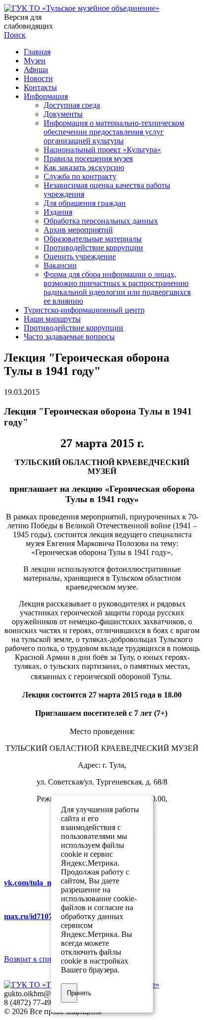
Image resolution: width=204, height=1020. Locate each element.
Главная (37, 51)
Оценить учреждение (80, 256)
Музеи (35, 60)
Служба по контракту (80, 176)
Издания (58, 212)
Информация (46, 96)
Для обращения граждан (85, 203)
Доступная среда (72, 105)
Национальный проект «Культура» (102, 149)
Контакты (40, 87)
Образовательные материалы (93, 238)
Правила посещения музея (88, 158)
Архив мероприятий (78, 230)
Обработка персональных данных (101, 221)
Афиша (36, 69)
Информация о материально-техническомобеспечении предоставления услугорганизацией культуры (114, 132)
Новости (38, 78)
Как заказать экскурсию (84, 167)
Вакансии (60, 265)
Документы (63, 114)
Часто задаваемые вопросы (69, 336)
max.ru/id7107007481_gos (47, 916)
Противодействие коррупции (93, 247)
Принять (72, 993)
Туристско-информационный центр (84, 310)
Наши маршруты (52, 319)
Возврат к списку (33, 959)
